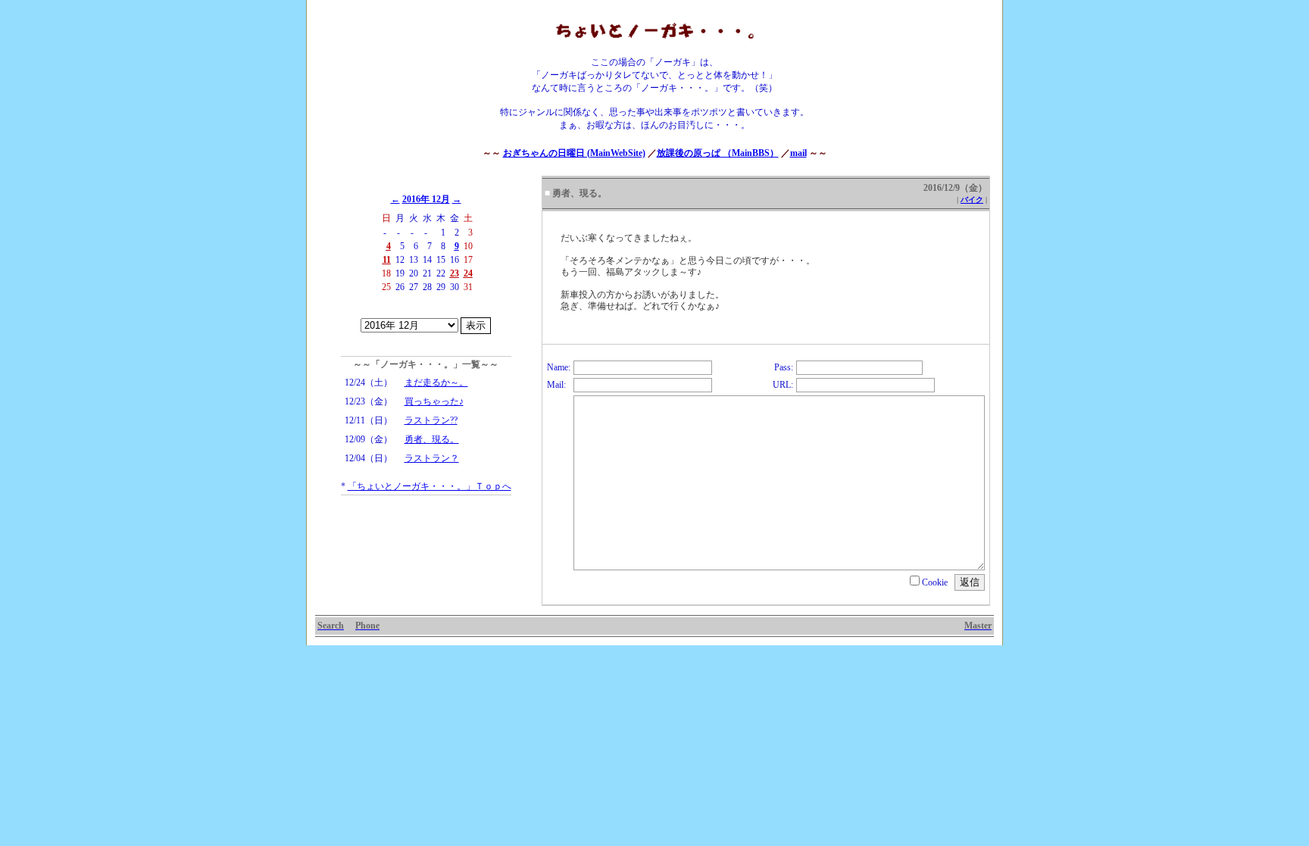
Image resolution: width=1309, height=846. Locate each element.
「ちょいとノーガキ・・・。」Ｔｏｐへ (429, 486)
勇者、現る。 (432, 439)
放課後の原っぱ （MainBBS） (718, 153)
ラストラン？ (432, 458)
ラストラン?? (431, 420)
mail (798, 153)
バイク (972, 199)
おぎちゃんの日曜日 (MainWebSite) (574, 153)
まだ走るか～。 (436, 382)
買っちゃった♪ (434, 401)
